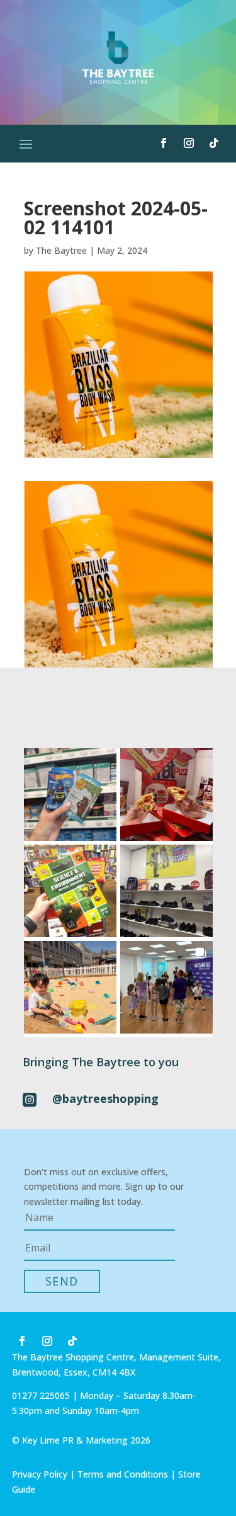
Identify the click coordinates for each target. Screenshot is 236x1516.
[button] (70, 794)
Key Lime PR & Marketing (76, 1440)
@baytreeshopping (105, 1098)
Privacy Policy (39, 1474)
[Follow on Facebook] (164, 143)
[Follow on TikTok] (214, 143)
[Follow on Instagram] (189, 143)
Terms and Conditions (122, 1474)
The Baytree (61, 250)
